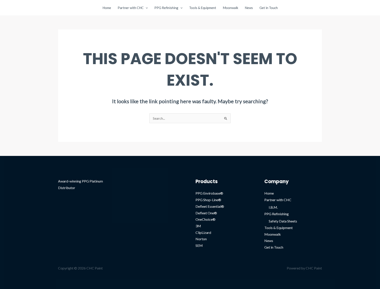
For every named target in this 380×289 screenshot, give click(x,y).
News (249, 8)
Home (106, 8)
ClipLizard (203, 232)
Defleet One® (206, 213)
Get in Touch (268, 8)
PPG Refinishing (166, 8)
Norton (201, 239)
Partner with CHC (131, 8)
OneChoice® (205, 219)
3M (198, 226)
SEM (199, 245)
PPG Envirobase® (209, 193)
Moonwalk (230, 8)
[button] (146, 7)
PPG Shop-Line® (208, 200)
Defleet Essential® (209, 206)
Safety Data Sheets (283, 221)
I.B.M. (273, 207)
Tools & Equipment (202, 8)
